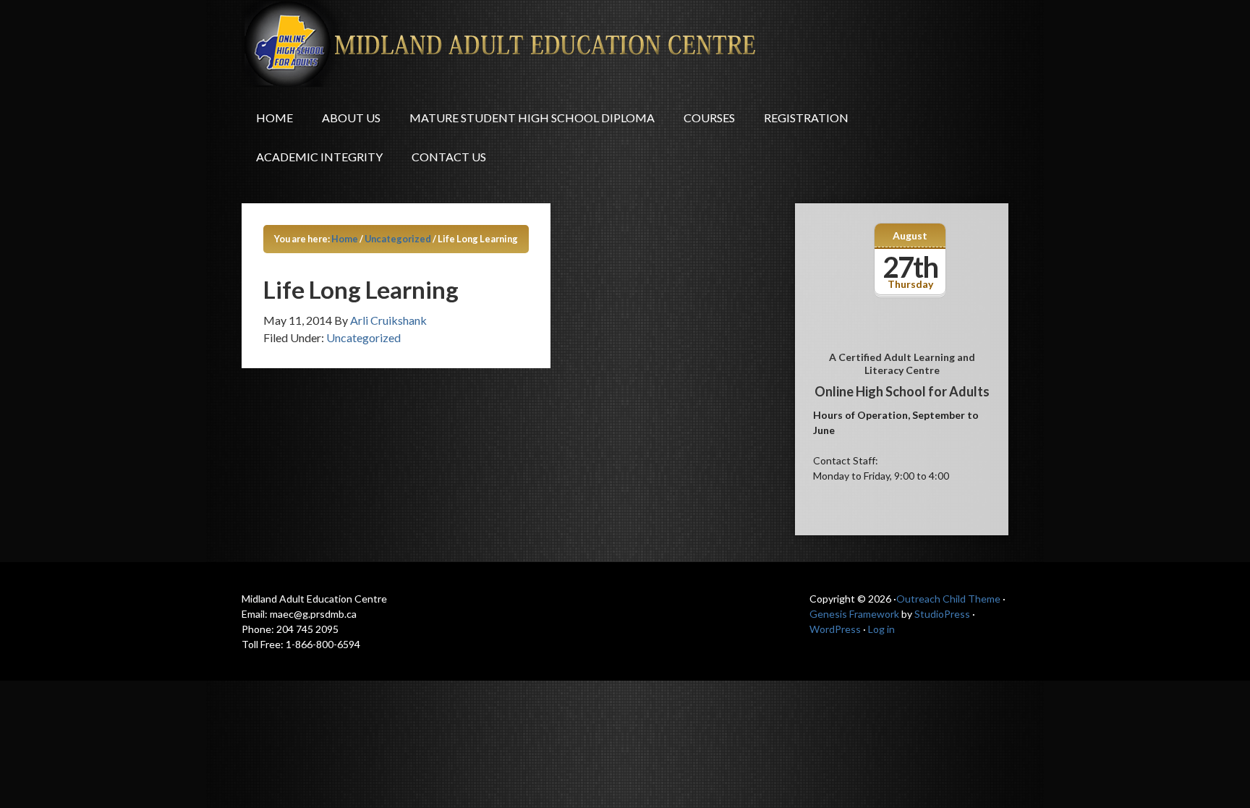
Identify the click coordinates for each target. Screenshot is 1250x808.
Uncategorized (363, 337)
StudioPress (942, 614)
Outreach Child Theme (948, 598)
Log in (881, 629)
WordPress (835, 629)
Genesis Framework (854, 614)
